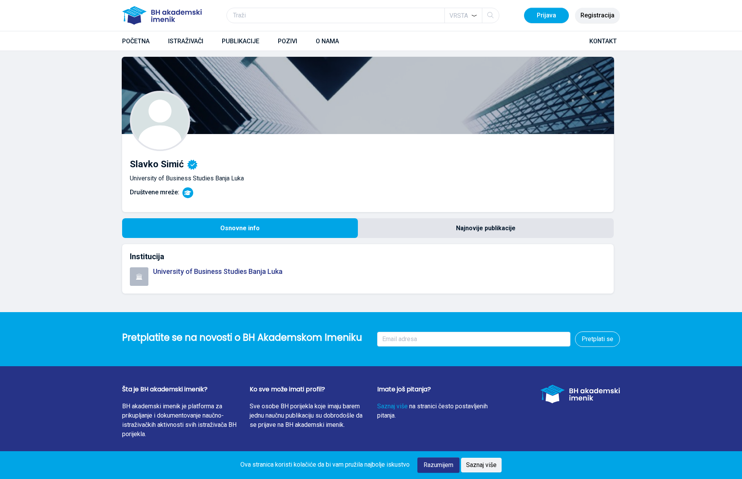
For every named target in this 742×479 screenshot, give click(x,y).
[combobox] (463, 15)
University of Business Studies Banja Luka (218, 271)
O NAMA (327, 41)
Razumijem (438, 465)
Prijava (546, 15)
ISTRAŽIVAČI (185, 41)
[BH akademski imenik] (162, 15)
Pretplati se (597, 339)
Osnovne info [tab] (240, 228)
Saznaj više (392, 406)
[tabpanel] (368, 269)
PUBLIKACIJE (240, 41)
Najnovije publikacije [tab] (486, 228)
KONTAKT (603, 41)
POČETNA (136, 41)
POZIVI (287, 41)
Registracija (597, 15)
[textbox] (458, 15)
